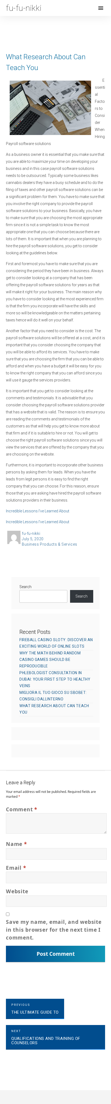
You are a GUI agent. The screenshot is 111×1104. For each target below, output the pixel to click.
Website (17, 891)
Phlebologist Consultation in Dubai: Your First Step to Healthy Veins (54, 679)
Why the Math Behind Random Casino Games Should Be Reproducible (50, 659)
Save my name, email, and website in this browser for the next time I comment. (54, 929)
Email (16, 867)
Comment (21, 809)
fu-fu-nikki (31, 533)
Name (16, 844)
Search (25, 587)
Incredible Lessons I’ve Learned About (37, 511)
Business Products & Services (49, 544)
